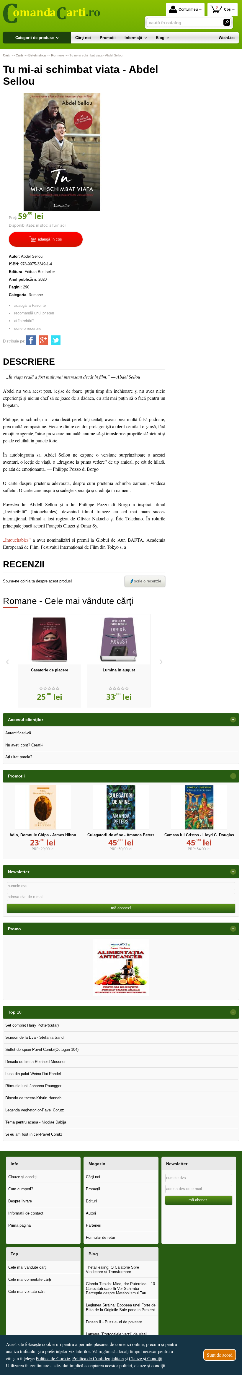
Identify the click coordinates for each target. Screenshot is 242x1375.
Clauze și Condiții (145, 1358)
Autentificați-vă (18, 733)
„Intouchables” (17, 540)
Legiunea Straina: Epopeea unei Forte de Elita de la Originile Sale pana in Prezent (121, 1307)
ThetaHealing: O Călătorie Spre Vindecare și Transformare (112, 1269)
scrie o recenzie (27, 328)
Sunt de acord (220, 1355)
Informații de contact (25, 1213)
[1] (226, 22)
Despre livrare (20, 1201)
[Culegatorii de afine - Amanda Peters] (121, 807)
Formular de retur (100, 1237)
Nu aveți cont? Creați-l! (25, 745)
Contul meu (188, 9)
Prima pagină (19, 1225)
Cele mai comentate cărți (29, 1279)
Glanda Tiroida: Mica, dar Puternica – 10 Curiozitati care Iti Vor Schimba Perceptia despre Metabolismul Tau (120, 1288)
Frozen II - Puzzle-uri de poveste (114, 1322)
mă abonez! (121, 908)
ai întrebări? (24, 321)
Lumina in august (119, 670)
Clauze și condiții (22, 1177)
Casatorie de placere (49, 670)
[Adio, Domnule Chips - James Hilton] (43, 807)
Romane (36, 295)
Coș (223, 8)
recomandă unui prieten (34, 313)
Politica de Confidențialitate (98, 1358)
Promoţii (93, 1189)
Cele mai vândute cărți (27, 1267)
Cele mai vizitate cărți (26, 1291)
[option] (49, 660)
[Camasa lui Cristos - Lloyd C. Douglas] (199, 807)
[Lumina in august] (118, 639)
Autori (91, 1213)
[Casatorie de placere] (49, 639)
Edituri (91, 1201)
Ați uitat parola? (18, 757)
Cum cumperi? (20, 1189)
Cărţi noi (93, 1177)
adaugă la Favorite (30, 305)
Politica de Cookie (53, 1358)
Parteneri (93, 1225)
